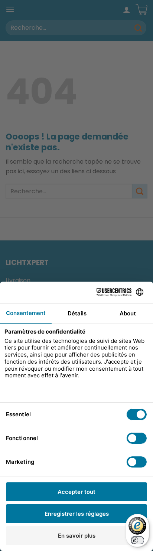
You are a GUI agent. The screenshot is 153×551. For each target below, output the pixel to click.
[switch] (137, 540)
